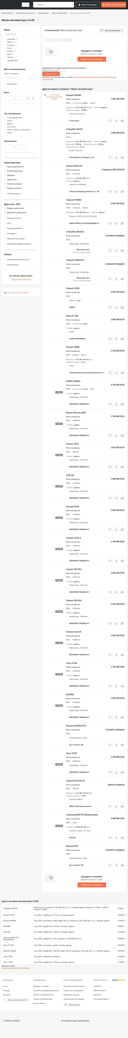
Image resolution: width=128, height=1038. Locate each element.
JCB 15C (70, 475)
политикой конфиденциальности (86, 77)
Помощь (6, 990)
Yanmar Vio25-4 (73, 538)
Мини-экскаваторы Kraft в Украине (16, 968)
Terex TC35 (71, 753)
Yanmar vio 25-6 (73, 632)
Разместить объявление (92, 59)
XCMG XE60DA (73, 381)
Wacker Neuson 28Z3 (76, 413)
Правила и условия (41, 986)
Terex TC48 (71, 663)
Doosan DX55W (73, 95)
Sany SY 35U (72, 316)
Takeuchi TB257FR (75, 260)
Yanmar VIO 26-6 (74, 600)
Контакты (7, 995)
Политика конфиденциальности (46, 990)
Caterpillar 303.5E (74, 129)
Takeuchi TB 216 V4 (75, 781)
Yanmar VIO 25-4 (74, 569)
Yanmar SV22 (72, 444)
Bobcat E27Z (72, 846)
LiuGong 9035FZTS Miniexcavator (82, 815)
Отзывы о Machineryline (42, 999)
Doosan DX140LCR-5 (76, 726)
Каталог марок (39, 1003)
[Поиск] (35, 4)
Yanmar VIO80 (72, 347)
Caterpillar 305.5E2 (75, 232)
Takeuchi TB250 (73, 200)
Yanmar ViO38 (72, 288)
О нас (5, 986)
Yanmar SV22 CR (74, 166)
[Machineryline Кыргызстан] (10, 5)
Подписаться (51, 74)
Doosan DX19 (72, 507)
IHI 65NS (70, 694)
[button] (116, 120)
